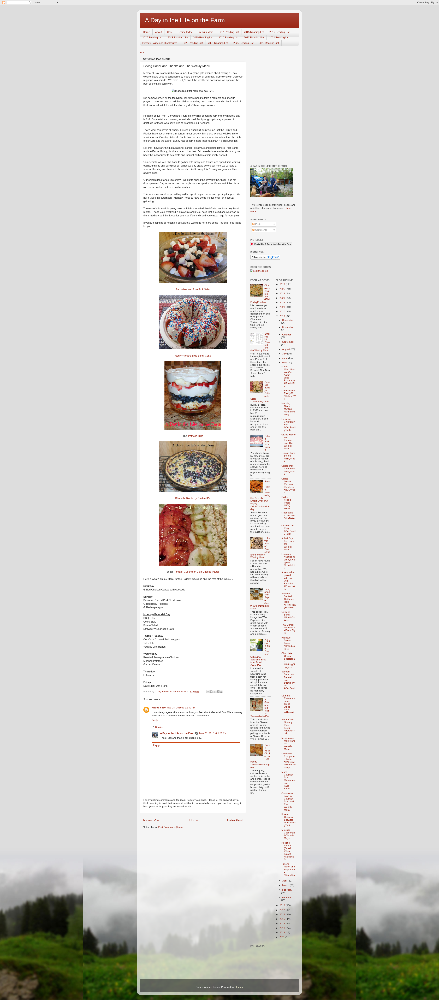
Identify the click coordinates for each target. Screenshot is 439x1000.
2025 (283, 289)
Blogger (239, 987)
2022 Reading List (279, 37)
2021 (283, 307)
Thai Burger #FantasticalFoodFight (288, 629)
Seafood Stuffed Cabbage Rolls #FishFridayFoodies (288, 600)
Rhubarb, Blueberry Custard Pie (193, 498)
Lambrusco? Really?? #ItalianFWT (288, 394)
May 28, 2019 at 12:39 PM (181, 707)
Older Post (235, 820)
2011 (282, 937)
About (158, 32)
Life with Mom (205, 32)
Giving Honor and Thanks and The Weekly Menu (288, 441)
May (285, 362)
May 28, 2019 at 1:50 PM (213, 733)
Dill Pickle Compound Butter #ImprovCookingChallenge (288, 760)
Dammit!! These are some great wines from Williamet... (288, 705)
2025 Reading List (243, 43)
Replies (159, 727)
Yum (142, 52)
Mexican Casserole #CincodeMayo (288, 834)
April (285, 880)
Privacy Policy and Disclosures (159, 43)
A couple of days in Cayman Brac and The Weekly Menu (287, 801)
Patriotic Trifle (195, 436)
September (288, 342)
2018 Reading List (178, 37)
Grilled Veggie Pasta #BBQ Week (286, 503)
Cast (169, 32)
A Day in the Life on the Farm (185, 20)
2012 (283, 932)
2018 (283, 905)
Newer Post (151, 820)
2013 (283, 928)
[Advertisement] (273, 108)
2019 (283, 316)
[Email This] (208, 691)
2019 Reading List (203, 37)
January (286, 897)
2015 (283, 919)
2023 (283, 298)
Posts (257, 224)
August (286, 349)
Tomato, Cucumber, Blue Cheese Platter (196, 571)
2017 (283, 910)
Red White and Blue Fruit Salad (193, 289)
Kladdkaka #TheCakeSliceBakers (288, 516)
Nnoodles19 (159, 707)
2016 (283, 914)
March (286, 885)
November (288, 327)
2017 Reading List (152, 37)
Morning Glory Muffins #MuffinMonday (288, 409)
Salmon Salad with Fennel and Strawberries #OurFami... (288, 681)
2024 (283, 293)
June (285, 358)
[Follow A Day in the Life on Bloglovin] (265, 259)
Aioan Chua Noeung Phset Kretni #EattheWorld (288, 726)
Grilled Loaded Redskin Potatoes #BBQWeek (288, 485)
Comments (260, 230)
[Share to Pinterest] (221, 691)
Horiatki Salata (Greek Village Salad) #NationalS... (287, 851)
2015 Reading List (254, 32)
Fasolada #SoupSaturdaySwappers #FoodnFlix (288, 561)
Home (146, 32)
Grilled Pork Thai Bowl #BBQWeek (288, 470)
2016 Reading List (279, 32)
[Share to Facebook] (218, 691)
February (287, 890)
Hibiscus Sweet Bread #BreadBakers (288, 643)
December (288, 320)
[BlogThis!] (211, 691)
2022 (283, 302)
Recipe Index (185, 32)
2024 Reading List (218, 43)
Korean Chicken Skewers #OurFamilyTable (288, 820)
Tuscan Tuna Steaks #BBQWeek (288, 457)
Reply (155, 720)
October (286, 334)
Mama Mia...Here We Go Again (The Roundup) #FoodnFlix (288, 376)
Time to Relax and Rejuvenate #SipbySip (288, 869)
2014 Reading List (229, 32)
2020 (283, 311)
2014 (283, 923)
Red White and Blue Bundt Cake (193, 355)
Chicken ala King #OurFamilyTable (288, 529)
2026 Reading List (269, 43)
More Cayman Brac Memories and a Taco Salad (288, 780)
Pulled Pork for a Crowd (267, 443)
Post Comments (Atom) (170, 827)
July (284, 353)
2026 (283, 284)
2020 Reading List (228, 37)
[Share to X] (214, 691)
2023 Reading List (193, 43)
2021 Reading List (254, 37)
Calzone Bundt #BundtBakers (288, 616)
